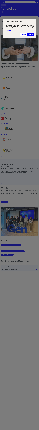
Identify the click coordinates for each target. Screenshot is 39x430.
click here (22, 27)
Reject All (23, 34)
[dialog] (19, 28)
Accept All (31, 34)
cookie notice (8, 30)
